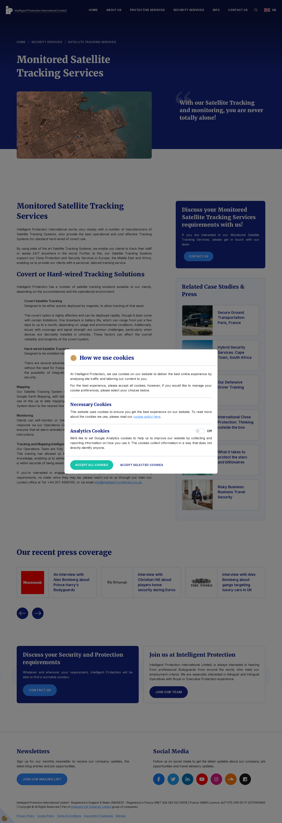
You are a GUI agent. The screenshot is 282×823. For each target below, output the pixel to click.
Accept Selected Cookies (141, 465)
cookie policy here (147, 417)
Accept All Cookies (91, 465)
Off (209, 431)
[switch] (200, 431)
